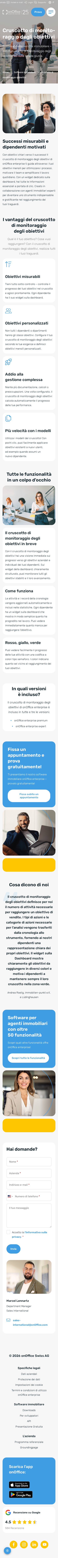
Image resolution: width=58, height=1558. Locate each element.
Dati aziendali (29, 1373)
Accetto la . (29, 1234)
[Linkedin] (34, 1544)
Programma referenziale (29, 1442)
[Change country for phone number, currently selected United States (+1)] (10, 1196)
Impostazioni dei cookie (29, 1384)
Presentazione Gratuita (29, 1426)
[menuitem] (15, 2)
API (29, 1421)
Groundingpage (29, 1447)
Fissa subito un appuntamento (29, 796)
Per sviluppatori (29, 1415)
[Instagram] (24, 1544)
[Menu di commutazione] (50, 12)
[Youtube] (44, 1544)
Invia (13, 1248)
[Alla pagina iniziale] (16, 12)
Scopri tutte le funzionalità (28, 1057)
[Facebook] (13, 1544)
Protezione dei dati (29, 1379)
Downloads (29, 1410)
